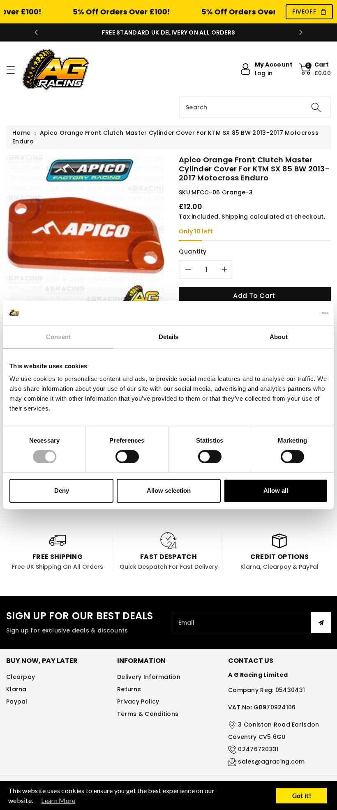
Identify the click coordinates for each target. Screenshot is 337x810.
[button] (14, 70)
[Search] (316, 107)
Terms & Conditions (147, 714)
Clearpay (20, 677)
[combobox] (255, 107)
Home (21, 133)
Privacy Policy (138, 701)
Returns (129, 689)
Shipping (235, 216)
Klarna (16, 689)
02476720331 (258, 749)
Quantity (193, 251)
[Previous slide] (36, 32)
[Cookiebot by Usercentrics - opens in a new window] (292, 313)
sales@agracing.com (271, 761)
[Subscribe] (321, 622)
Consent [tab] (58, 336)
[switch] (127, 456)
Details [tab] (169, 336)
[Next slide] (301, 32)
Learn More (58, 800)
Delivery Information (148, 677)
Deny (61, 490)
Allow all (275, 490)
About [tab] (279, 336)
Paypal (17, 701)
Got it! (301, 795)
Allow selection (169, 490)
